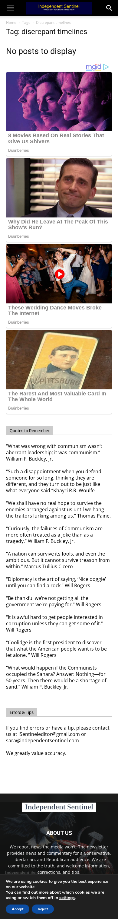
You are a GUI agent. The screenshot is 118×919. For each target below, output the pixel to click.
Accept (17, 909)
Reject (43, 909)
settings (67, 898)
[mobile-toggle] (10, 8)
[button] (109, 8)
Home (11, 22)
